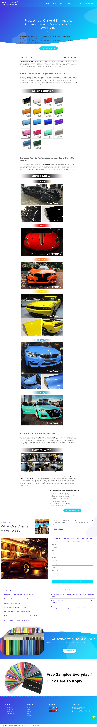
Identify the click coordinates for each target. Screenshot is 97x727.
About (54, 3)
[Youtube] (56, 708)
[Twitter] (53, 708)
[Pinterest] (53, 711)
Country (54, 564)
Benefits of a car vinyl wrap (12, 603)
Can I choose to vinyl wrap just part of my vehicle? (18, 611)
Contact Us (78, 3)
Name (54, 544)
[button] (65, 57)
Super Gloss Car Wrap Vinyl (46, 437)
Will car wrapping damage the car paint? (16, 607)
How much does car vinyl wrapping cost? (16, 599)
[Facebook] (50, 708)
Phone (54, 550)
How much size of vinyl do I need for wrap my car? (18, 594)
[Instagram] (50, 711)
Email (54, 557)
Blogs (69, 3)
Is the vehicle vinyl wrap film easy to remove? (17, 620)
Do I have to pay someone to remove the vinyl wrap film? (20, 616)
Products (62, 3)
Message (55, 570)
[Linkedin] (56, 711)
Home (47, 3)
